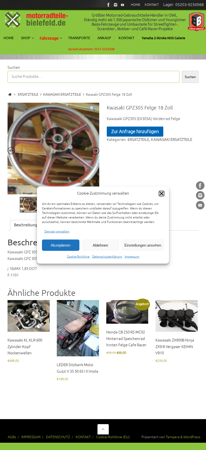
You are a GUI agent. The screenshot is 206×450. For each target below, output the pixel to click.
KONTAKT (83, 437)
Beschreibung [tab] (25, 225)
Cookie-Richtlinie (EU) (113, 437)
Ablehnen (100, 245)
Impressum (132, 257)
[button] (161, 193)
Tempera (173, 437)
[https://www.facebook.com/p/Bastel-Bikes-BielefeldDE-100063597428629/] (108, 4)
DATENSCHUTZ (58, 437)
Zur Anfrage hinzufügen (135, 131)
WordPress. (192, 437)
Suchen (14, 67)
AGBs (12, 437)
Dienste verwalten (56, 231)
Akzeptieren (60, 245)
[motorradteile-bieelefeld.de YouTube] (122, 4)
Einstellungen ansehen (142, 245)
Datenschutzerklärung (107, 257)
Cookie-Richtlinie (78, 257)
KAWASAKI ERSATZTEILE (62, 94)
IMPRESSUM (30, 437)
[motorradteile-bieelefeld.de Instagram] (115, 4)
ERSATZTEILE (28, 94)
